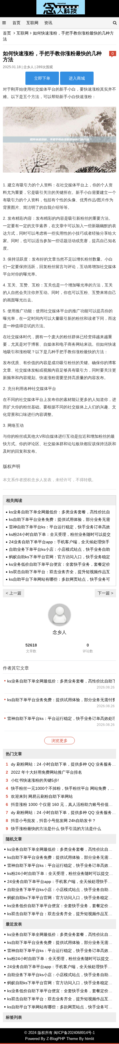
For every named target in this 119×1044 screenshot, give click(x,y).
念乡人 (28, 67)
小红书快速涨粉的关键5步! (35, 780)
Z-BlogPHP (56, 1039)
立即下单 (42, 78)
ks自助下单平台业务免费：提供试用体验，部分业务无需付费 (61, 699)
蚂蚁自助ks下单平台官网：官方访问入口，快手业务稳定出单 (61, 897)
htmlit (89, 1039)
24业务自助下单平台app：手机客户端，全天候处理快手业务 (61, 881)
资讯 (48, 22)
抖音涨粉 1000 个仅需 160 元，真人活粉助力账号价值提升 (64, 804)
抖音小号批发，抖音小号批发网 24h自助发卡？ (53, 820)
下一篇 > (105, 593)
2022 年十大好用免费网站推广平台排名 (46, 772)
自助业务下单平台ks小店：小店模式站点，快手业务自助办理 (61, 889)
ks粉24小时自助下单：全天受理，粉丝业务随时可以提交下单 (62, 873)
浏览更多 (59, 740)
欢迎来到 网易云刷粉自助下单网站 (42, 796)
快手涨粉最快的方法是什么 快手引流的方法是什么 (56, 828)
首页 (16, 22)
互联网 (32, 22)
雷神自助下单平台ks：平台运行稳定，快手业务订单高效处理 (61, 718)
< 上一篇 (13, 593)
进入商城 (77, 78)
